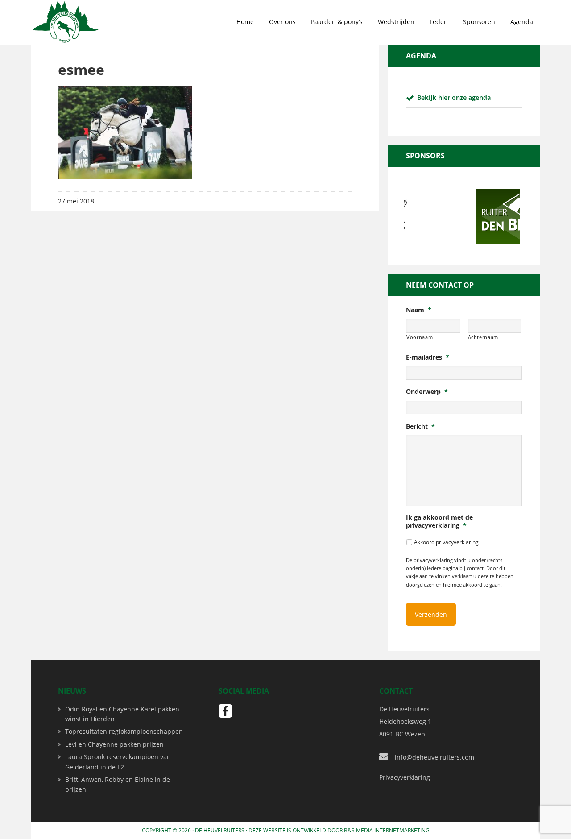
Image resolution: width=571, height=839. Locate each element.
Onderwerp (427, 392)
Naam (418, 310)
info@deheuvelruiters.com (434, 757)
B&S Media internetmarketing (387, 830)
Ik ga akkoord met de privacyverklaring (439, 521)
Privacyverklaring (404, 777)
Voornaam (419, 337)
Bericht (420, 426)
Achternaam (483, 337)
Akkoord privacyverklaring (446, 542)
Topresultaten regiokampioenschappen (124, 731)
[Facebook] (225, 711)
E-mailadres (427, 357)
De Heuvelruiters (219, 830)
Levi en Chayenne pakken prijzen (114, 744)
